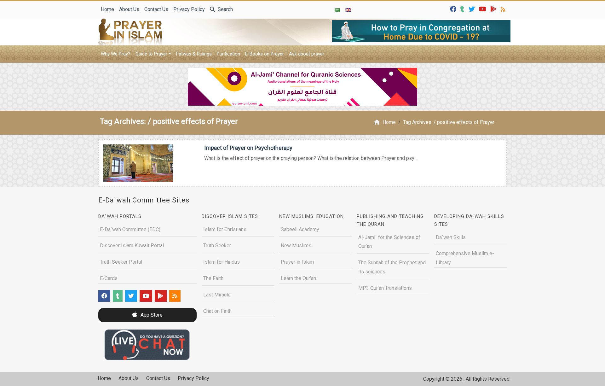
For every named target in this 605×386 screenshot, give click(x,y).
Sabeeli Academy (300, 229)
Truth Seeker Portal (121, 262)
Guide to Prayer (151, 54)
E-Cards (109, 278)
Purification (228, 54)
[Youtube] (483, 9)
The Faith (213, 278)
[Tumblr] (463, 9)
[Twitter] (472, 9)
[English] (348, 9)
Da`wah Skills (451, 237)
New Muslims (296, 246)
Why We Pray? (115, 54)
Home (107, 9)
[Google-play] (494, 9)
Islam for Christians (224, 229)
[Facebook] (454, 9)
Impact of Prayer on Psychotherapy (248, 147)
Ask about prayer (306, 54)
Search (224, 9)
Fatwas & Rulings (194, 54)
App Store (151, 315)
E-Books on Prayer (264, 54)
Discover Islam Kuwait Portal (132, 246)
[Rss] (504, 9)
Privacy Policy (189, 9)
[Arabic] (337, 9)
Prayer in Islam (297, 262)
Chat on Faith (217, 311)
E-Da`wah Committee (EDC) (130, 229)
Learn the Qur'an (298, 278)
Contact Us (156, 9)
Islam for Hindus (221, 262)
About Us (129, 9)
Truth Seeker (217, 246)
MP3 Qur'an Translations (385, 288)
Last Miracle (217, 295)
